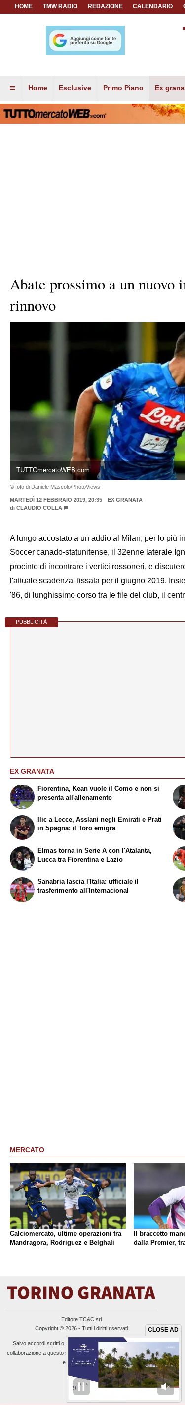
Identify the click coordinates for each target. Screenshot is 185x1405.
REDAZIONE (105, 6)
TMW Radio (60, 6)
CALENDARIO (153, 6)
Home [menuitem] (37, 88)
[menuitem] (12, 88)
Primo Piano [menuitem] (123, 88)
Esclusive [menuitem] (75, 88)
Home (24, 6)
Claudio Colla (40, 508)
